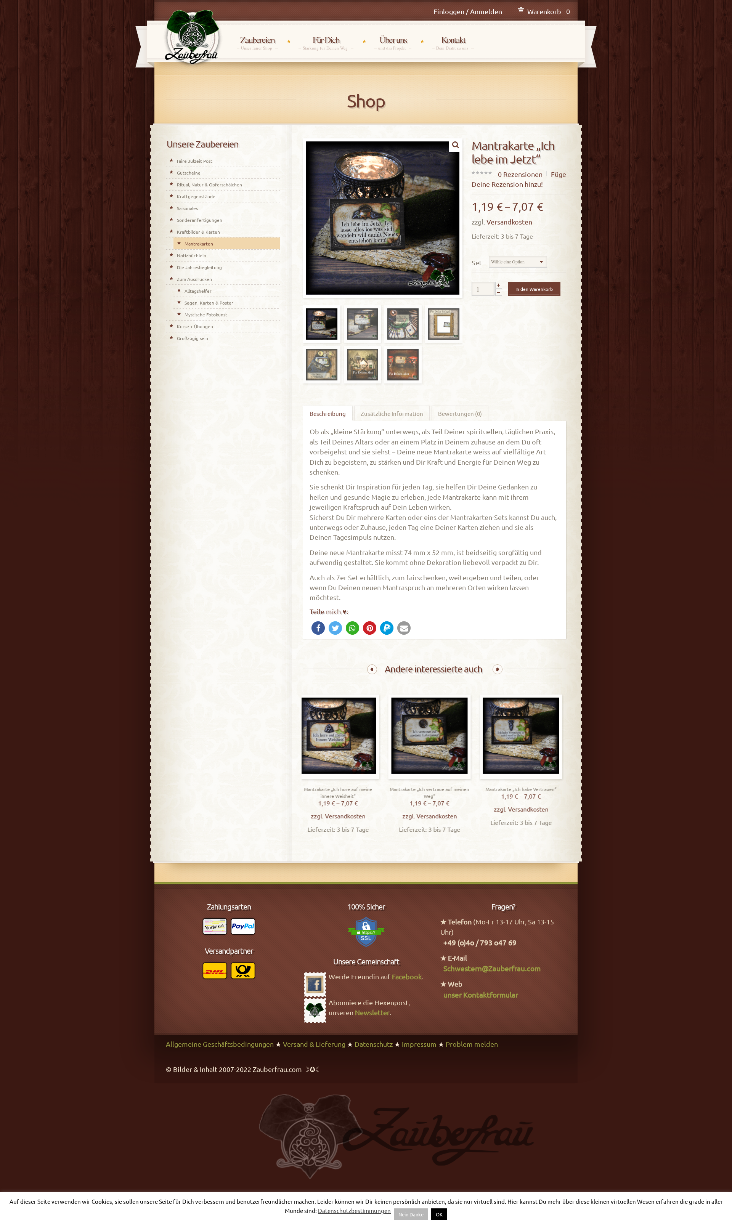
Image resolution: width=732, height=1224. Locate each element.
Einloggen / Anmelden (467, 11)
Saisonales (187, 208)
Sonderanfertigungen (199, 220)
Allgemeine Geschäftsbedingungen (220, 1044)
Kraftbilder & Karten (198, 232)
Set (477, 262)
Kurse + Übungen (195, 326)
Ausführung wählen (344, 777)
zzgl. (324, 816)
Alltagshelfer (198, 291)
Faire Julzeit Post (194, 161)
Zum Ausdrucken (194, 279)
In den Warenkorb (534, 289)
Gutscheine (189, 173)
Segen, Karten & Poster (209, 303)
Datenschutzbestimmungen (354, 1210)
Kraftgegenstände (196, 196)
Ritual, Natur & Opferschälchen (209, 184)
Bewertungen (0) (460, 413)
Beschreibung (328, 413)
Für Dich (326, 42)
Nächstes (497, 669)
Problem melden (472, 1044)
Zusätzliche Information (392, 413)
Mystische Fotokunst (206, 314)
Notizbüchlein (191, 255)
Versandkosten (509, 222)
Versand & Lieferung (314, 1044)
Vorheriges (372, 669)
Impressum (419, 1044)
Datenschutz (374, 1044)
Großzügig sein (192, 338)
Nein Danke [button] (411, 1214)
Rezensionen (520, 174)
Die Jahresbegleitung (199, 267)
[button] (318, 628)
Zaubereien (257, 42)
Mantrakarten (199, 244)
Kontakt (453, 42)
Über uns (392, 42)
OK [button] (439, 1214)
